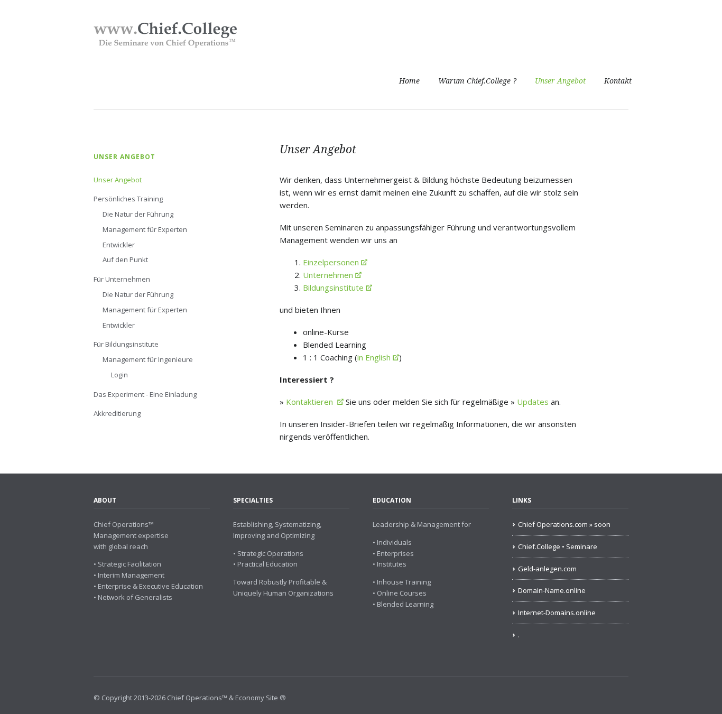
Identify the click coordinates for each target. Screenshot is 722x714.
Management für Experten (145, 229)
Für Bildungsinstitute (126, 344)
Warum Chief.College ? (477, 81)
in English (374, 357)
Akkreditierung (117, 413)
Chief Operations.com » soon (564, 524)
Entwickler (119, 244)
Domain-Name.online (552, 590)
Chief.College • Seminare (557, 546)
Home (409, 81)
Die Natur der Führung (138, 214)
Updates (534, 401)
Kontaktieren (310, 401)
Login (119, 374)
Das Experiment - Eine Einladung (145, 394)
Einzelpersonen (331, 262)
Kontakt (618, 81)
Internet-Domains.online (557, 612)
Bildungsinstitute (333, 287)
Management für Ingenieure (148, 359)
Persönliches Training (128, 198)
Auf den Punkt (125, 259)
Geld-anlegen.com (547, 568)
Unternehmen (328, 275)
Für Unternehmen (122, 279)
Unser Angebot (560, 81)
